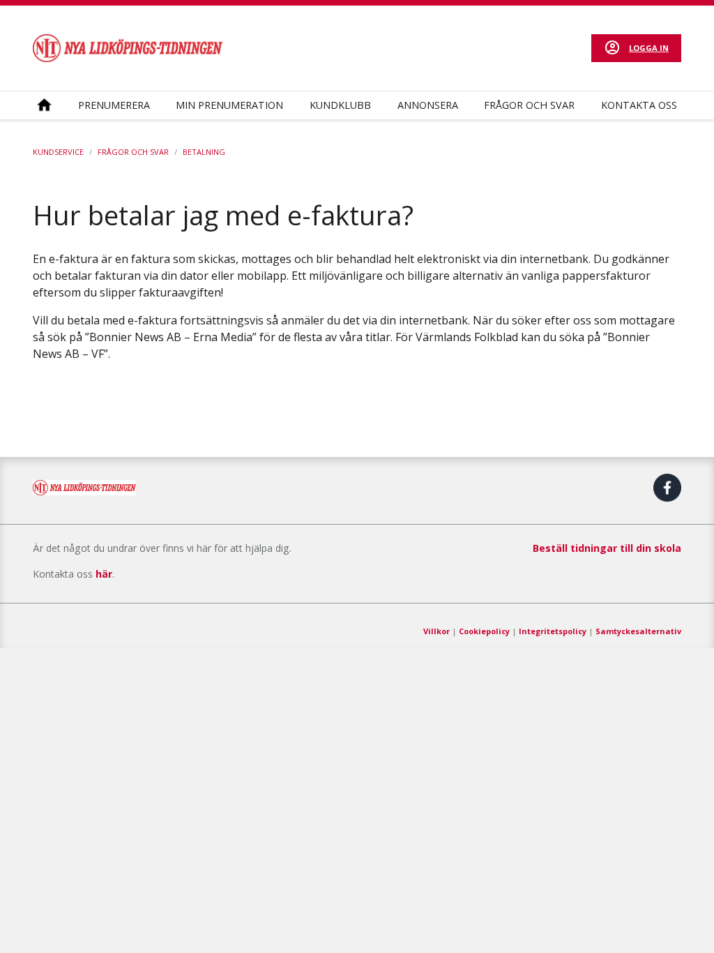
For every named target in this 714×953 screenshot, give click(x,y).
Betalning (204, 152)
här (104, 573)
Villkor (436, 631)
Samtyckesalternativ (638, 631)
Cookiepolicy (484, 631)
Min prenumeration (229, 105)
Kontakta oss (639, 105)
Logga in (649, 48)
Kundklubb (340, 105)
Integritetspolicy (552, 631)
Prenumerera (114, 105)
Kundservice (58, 152)
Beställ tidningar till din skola (607, 548)
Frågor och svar (529, 105)
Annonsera (427, 105)
